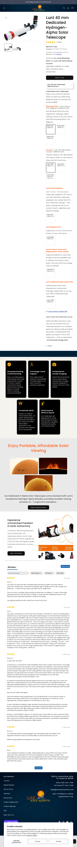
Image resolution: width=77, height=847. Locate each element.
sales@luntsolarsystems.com (62, 789)
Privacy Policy (31, 835)
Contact (7, 781)
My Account (8, 798)
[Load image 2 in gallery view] (17, 47)
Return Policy (8, 789)
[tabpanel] (38, 671)
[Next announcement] (73, 2)
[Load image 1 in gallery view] (8, 47)
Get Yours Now (16, 553)
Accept (37, 841)
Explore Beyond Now (38, 507)
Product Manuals (10, 806)
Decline (58, 841)
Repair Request (9, 785)
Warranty (7, 794)
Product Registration (11, 802)
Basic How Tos (9, 815)
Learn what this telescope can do (59, 317)
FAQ (5, 811)
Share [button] (50, 346)
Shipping (49, 49)
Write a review (65, 566)
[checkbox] (60, 573)
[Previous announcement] (4, 2)
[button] (4, 8)
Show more (38, 768)
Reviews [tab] (12, 567)
